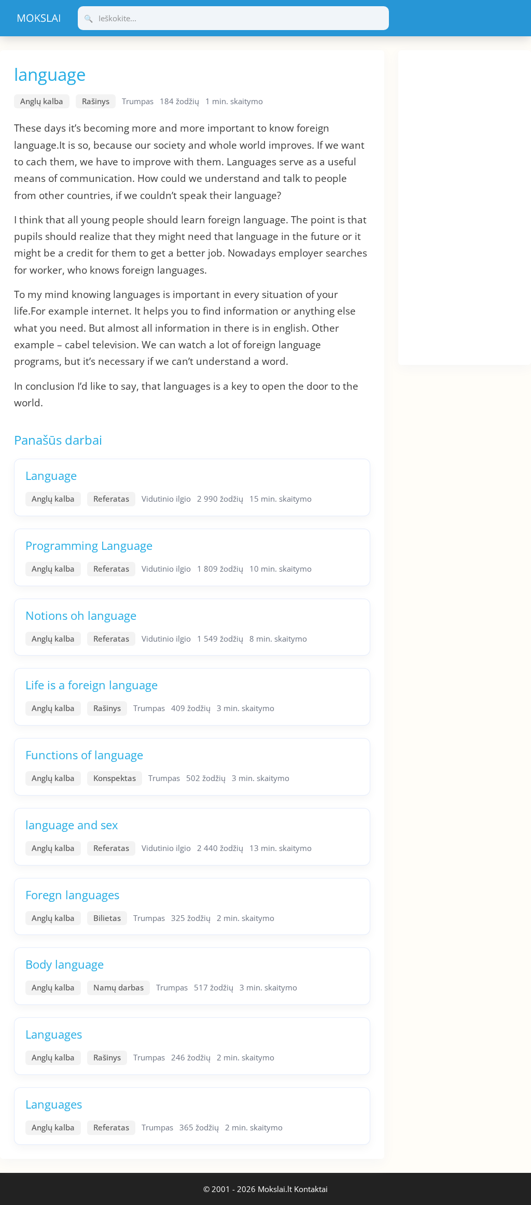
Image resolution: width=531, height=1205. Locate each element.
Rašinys (95, 101)
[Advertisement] (464, 205)
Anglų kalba (41, 101)
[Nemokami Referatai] (39, 18)
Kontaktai (311, 1189)
